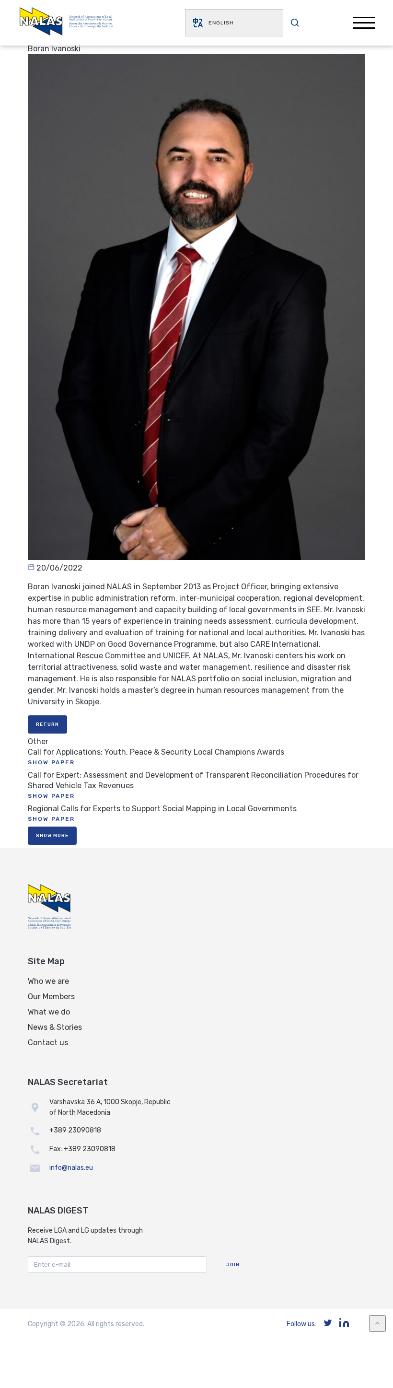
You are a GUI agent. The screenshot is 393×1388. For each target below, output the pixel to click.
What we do (49, 1011)
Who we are (48, 981)
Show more (52, 836)
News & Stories (55, 1027)
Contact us (48, 1042)
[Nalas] (66, 22)
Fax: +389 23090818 (82, 1149)
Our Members (51, 996)
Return (47, 724)
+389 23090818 (75, 1130)
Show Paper (51, 762)
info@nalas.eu (71, 1168)
